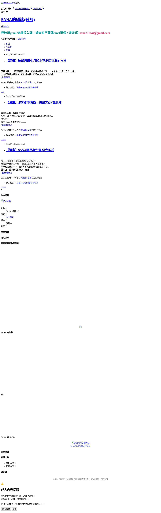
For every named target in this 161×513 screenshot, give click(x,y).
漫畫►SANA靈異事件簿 (27, 87)
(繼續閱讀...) (6, 77)
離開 (14, 509)
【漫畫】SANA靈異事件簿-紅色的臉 (30, 150)
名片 (8, 50)
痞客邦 (24, 82)
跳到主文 (5, 26)
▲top (3, 92)
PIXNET (62, 479)
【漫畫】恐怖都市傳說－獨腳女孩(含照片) (34, 102)
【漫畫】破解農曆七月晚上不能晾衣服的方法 (36, 60)
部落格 (9, 47)
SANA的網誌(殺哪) (18, 19)
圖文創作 (22, 39)
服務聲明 (104, 479)
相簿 (8, 44)
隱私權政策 (95, 479)
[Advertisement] (80, 285)
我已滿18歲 (6, 509)
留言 (30, 82)
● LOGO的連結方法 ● (80, 446)
